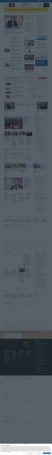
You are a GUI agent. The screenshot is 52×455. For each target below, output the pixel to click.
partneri (4, 446)
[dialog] (26, 449)
